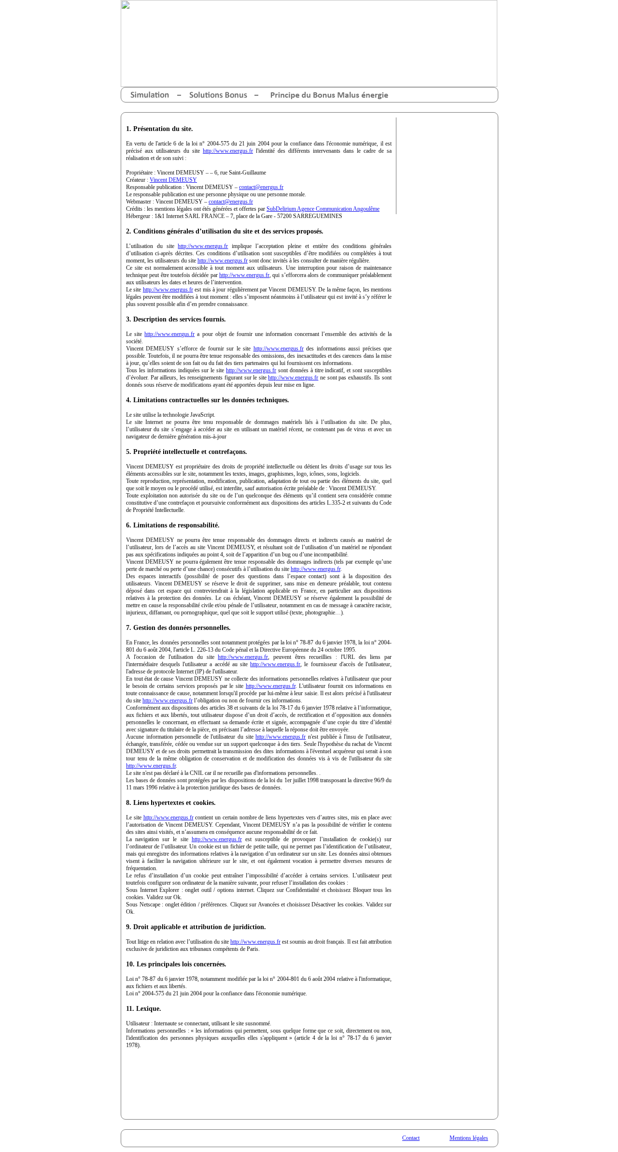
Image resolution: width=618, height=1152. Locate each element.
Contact (411, 1138)
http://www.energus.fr (228, 150)
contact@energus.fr (261, 187)
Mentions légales (468, 1138)
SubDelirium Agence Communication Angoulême (323, 208)
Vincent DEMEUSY (173, 179)
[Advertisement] (444, 165)
